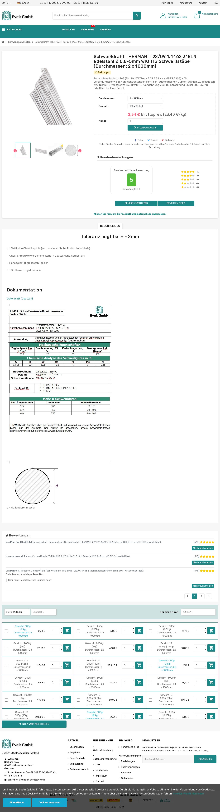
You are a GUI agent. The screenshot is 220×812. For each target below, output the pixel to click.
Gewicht (104, 106)
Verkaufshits (76, 763)
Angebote (75, 752)
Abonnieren (205, 759)
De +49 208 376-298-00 (55, 3)
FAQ (216, 3)
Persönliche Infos (130, 747)
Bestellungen (128, 761)
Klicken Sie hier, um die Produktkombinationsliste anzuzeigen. (130, 214)
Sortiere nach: (169, 612)
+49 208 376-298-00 (40, 772)
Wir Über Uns (186, 3)
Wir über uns (101, 770)
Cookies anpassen (49, 802)
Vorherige (187, 596)
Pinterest (170, 140)
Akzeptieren (17, 802)
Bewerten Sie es (176, 203)
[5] (193, 172)
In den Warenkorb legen (67, 630)
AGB (97, 764)
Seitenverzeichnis (79, 769)
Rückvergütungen (130, 767)
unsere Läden (77, 747)
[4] (190, 172)
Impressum (101, 776)
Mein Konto (167, 3)
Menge (102, 121)
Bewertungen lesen (136, 203)
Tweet (154, 140)
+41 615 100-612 (13, 775)
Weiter (209, 596)
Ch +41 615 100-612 (86, 3)
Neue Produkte (77, 758)
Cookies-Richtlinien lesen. (189, 793)
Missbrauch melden (203, 548)
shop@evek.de (37, 779)
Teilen (140, 140)
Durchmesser (107, 98)
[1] (182, 172)
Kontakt (203, 3)
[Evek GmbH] (17, 15)
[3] (188, 172)
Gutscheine (127, 778)
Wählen (188, 612)
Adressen (126, 772)
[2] (185, 172)
